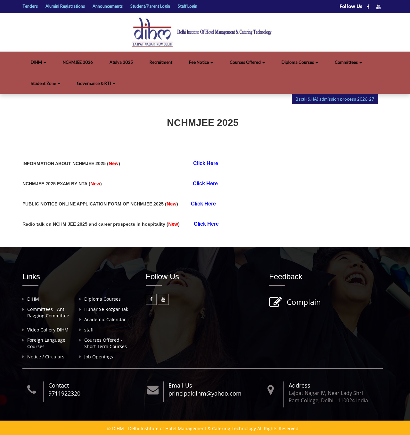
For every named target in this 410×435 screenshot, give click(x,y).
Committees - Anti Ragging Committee (48, 312)
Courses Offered (246, 62)
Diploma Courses (298, 62)
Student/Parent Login (150, 6)
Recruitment (161, 62)
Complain (304, 302)
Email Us (180, 385)
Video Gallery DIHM (48, 330)
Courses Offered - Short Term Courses (105, 343)
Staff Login (187, 6)
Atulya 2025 (121, 62)
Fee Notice (199, 62)
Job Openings (98, 357)
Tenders (30, 6)
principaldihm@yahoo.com (205, 393)
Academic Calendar (105, 319)
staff (89, 330)
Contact (58, 385)
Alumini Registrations (65, 6)
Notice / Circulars (45, 357)
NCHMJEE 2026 (78, 62)
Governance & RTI (94, 83)
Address (299, 385)
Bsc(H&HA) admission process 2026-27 (335, 99)
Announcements (108, 6)
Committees (347, 62)
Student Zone (44, 83)
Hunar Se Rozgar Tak (106, 309)
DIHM (37, 62)
